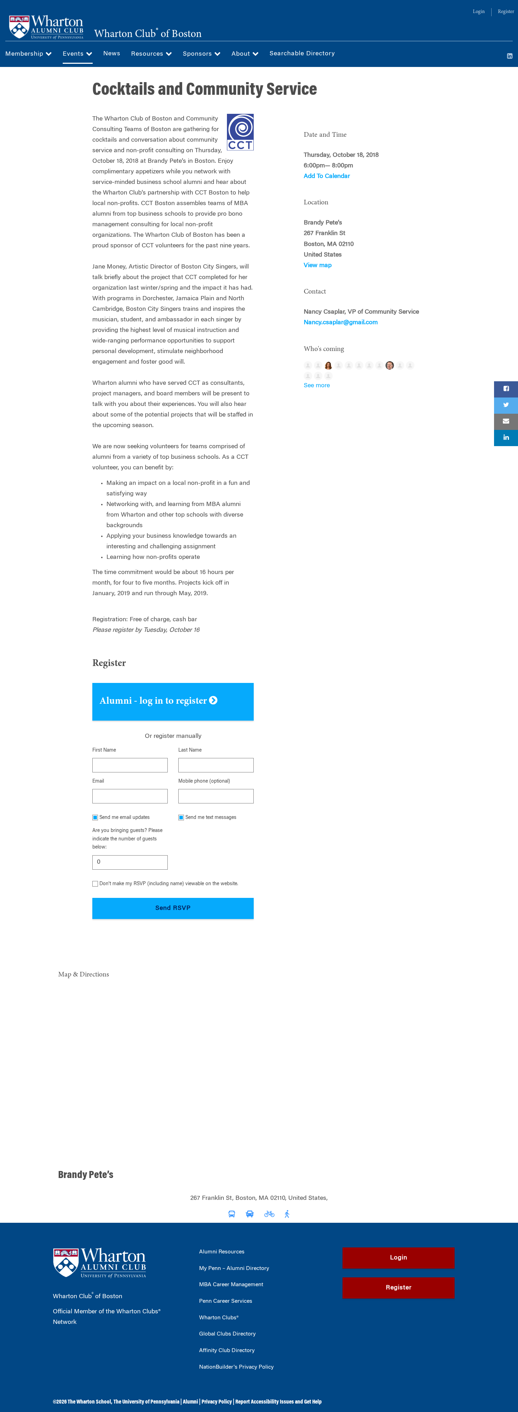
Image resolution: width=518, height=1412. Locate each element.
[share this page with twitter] (506, 405)
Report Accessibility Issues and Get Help (278, 1402)
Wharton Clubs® (219, 1318)
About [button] (242, 54)
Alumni (190, 1402)
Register (506, 12)
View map (318, 266)
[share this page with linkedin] (506, 438)
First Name (104, 750)
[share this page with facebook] (506, 389)
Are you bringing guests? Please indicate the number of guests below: (127, 839)
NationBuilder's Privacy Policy (236, 1367)
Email (98, 781)
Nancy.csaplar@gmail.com (341, 323)
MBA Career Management (231, 1285)
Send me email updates (124, 817)
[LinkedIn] (510, 57)
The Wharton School (89, 1402)
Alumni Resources (222, 1252)
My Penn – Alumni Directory (234, 1268)
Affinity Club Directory (227, 1351)
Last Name (190, 750)
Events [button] (74, 54)
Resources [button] (148, 54)
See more (317, 386)
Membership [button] (25, 54)
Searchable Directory (302, 54)
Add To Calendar (327, 176)
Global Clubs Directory (227, 1334)
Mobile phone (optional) (204, 781)
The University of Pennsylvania (146, 1402)
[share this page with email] (506, 422)
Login (479, 12)
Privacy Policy (217, 1402)
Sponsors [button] (198, 54)
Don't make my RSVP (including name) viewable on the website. (168, 884)
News (112, 54)
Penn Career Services (225, 1301)
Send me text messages (210, 817)
